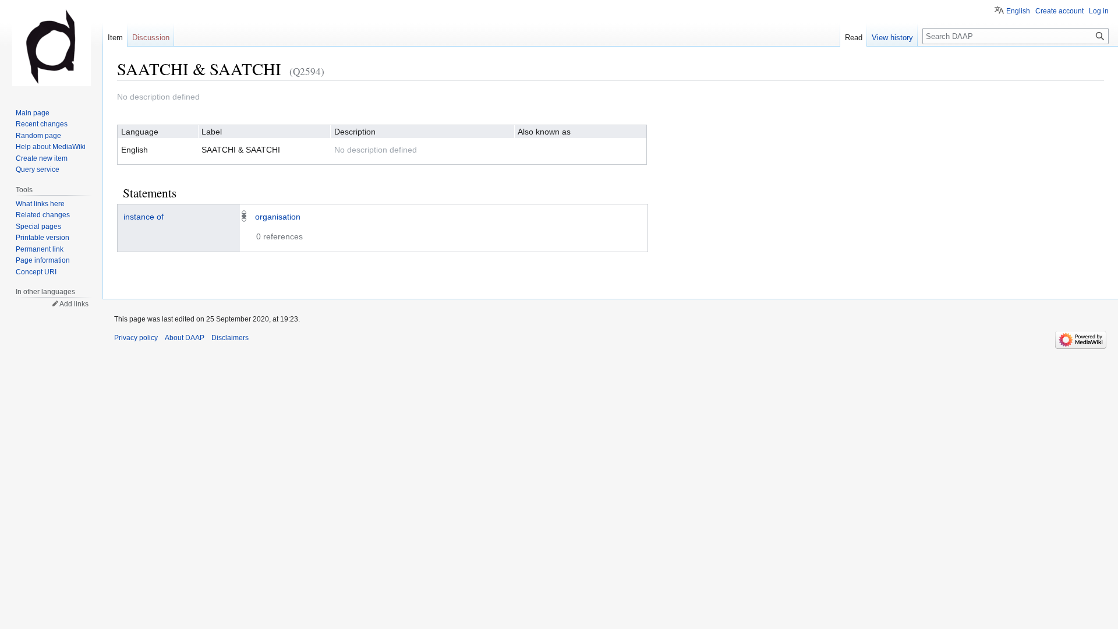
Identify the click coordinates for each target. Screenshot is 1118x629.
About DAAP (184, 338)
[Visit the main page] (51, 46)
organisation (277, 216)
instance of (143, 216)
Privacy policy (136, 338)
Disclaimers (230, 338)
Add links (74, 304)
